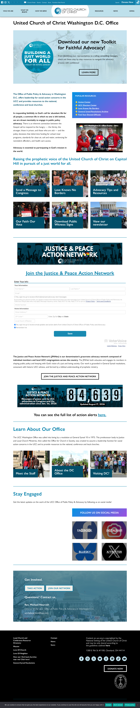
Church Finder (31, 2)
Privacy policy (129, 705)
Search (117, 2)
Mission (16, 646)
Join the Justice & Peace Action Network (70, 272)
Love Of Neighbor (20, 653)
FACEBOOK (84, 530)
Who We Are (8, 11)
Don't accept (118, 705)
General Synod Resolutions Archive (93, 111)
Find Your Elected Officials (89, 114)
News (53, 641)
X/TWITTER (114, 552)
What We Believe (24, 11)
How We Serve (41, 11)
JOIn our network (59, 588)
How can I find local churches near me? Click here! (25, 658)
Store (49, 2)
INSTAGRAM (114, 530)
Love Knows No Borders (88, 108)
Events (39, 2)
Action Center (84, 101)
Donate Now (127, 2)
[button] (15, 57)
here (108, 645)
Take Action (34, 588)
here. (102, 414)
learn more (89, 72)
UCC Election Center (87, 105)
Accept (108, 705)
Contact (44, 2)
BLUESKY (85, 552)
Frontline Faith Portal (58, 2)
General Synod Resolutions (24, 663)
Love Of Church (19, 650)
